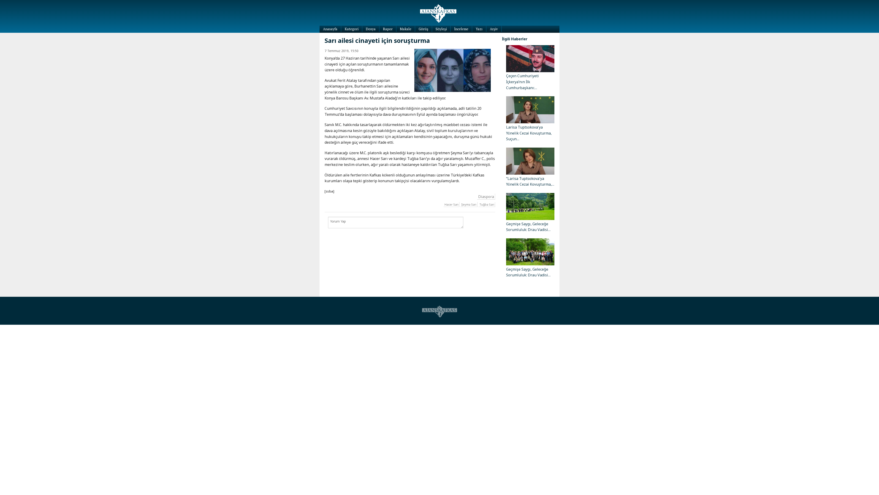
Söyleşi (441, 29)
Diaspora (486, 196)
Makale (405, 29)
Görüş (423, 29)
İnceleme (461, 29)
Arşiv (494, 29)
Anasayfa (330, 29)
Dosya (371, 29)
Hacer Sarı (451, 204)
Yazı (479, 29)
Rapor (388, 29)
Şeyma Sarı (468, 204)
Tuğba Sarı (486, 204)
